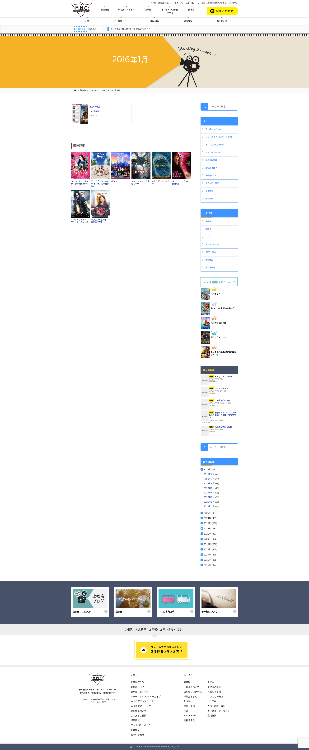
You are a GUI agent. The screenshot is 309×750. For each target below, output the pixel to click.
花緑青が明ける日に (220, 429)
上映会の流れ (214, 687)
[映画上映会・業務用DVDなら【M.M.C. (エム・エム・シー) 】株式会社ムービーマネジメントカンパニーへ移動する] (75, 90)
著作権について (212, 175)
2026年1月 (209, 506)
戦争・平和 (189, 706)
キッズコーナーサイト (218, 711)
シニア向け (213, 701)
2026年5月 (209, 488)
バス (87, 21)
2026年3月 (209, 497)
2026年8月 (209, 474)
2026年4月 (209, 492)
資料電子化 (221, 21)
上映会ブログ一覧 (193, 691)
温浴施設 (188, 21)
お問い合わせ (137, 734)
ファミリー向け (215, 696)
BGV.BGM (154, 21)
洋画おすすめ (190, 696)
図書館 (191, 9)
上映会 (148, 9)
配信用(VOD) (211, 160)
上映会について (191, 687)
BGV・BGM (211, 252)
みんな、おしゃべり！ (221, 378)
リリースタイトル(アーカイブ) (219, 137)
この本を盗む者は (220, 402)
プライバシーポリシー (142, 725)
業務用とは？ (211, 168)
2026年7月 (209, 479)
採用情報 (209, 191)
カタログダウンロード (215, 145)
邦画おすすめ (214, 691)
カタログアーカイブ (214, 152)
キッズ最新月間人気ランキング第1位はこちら (94, 29)
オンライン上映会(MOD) (169, 11)
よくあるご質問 (212, 183)
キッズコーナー (121, 21)
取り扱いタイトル (126, 9)
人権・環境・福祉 (216, 706)
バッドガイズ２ (218, 390)
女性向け (188, 701)
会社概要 (105, 9)
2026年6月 (209, 483)
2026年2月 (209, 502)
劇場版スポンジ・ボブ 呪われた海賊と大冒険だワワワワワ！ (218, 417)
